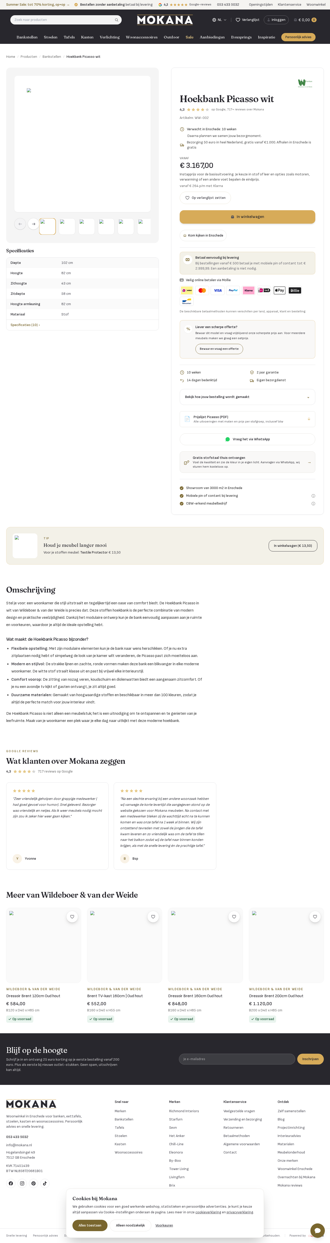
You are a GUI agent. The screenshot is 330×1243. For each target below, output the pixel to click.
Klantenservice (289, 4)
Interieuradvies (289, 1136)
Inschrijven (310, 1059)
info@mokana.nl (19, 1145)
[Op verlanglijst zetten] (72, 916)
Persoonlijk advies (298, 37)
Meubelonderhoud (291, 1152)
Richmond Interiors (184, 1111)
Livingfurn (177, 1177)
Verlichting (110, 37)
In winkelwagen (250, 216)
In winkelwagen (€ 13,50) (293, 545)
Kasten (87, 37)
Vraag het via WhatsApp (251, 439)
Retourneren (233, 1127)
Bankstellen (27, 37)
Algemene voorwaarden (242, 1144)
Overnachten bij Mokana (296, 1177)
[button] (47, 226)
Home (10, 56)
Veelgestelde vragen (239, 1111)
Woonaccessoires (142, 37)
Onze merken (288, 1160)
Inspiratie (266, 37)
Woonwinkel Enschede (295, 1169)
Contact (230, 1152)
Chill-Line (176, 1144)
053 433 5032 (17, 1137)
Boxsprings (241, 37)
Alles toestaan (90, 1225)
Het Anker (177, 1136)
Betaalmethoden (237, 1136)
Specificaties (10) (25, 325)
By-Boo (175, 1160)
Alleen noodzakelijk (130, 1225)
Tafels (69, 37)
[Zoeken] (118, 20)
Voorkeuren (164, 1225)
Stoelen (50, 37)
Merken (120, 1111)
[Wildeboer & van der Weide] (305, 83)
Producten (29, 56)
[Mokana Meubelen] (165, 20)
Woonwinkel (316, 4)
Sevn (173, 1127)
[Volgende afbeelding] (33, 224)
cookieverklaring (208, 1212)
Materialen (286, 1144)
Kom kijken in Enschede (205, 235)
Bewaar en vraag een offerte (219, 349)
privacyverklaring (240, 1212)
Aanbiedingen (212, 37)
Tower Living (179, 1169)
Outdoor (171, 37)
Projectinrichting (291, 1127)
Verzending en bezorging (243, 1119)
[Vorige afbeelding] (20, 224)
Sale (190, 37)
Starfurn (176, 1119)
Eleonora (176, 1152)
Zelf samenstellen (292, 1111)
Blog (281, 1119)
